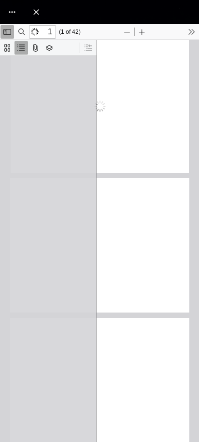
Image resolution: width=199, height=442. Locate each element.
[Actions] (12, 12)
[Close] (36, 12)
